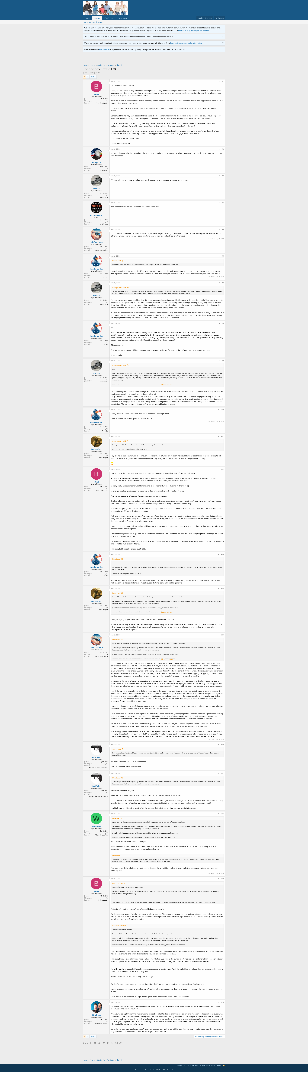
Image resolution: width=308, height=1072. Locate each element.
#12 (222, 469)
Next (92, 77)
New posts (87, 22)
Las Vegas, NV (103, 170)
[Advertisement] (127, 58)
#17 (222, 773)
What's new (108, 18)
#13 (222, 554)
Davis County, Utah (102, 103)
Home (87, 18)
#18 (222, 814)
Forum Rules (104, 49)
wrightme (96, 826)
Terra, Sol (105, 277)
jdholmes (96, 1015)
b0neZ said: (116, 559)
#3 (223, 176)
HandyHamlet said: (119, 287)
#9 (223, 361)
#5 (223, 229)
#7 (223, 283)
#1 (223, 82)
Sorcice (96, 188)
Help (213, 1065)
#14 (222, 588)
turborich (96, 162)
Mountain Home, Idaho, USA (98, 768)
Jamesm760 (96, 449)
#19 (222, 879)
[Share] (219, 81)
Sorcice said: (116, 261)
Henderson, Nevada (101, 1024)
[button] (115, 18)
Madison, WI (104, 197)
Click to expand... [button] (167, 385)
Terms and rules (192, 1065)
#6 (223, 256)
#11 (222, 436)
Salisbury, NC (103, 458)
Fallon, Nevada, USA (101, 835)
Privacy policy (205, 1065)
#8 (223, 323)
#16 (222, 744)
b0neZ (87, 73)
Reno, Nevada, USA (101, 251)
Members (123, 18)
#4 (223, 203)
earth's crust (104, 224)
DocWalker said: (118, 926)
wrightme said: (117, 883)
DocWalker (96, 757)
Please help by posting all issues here (193, 30)
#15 (222, 635)
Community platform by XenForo (154, 1070)
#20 (222, 1002)
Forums (96, 18)
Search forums (98, 22)
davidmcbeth (96, 215)
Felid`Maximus (96, 242)
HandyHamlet (96, 269)
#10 (222, 410)
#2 (223, 149)
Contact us (181, 1065)
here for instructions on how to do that (186, 43)
